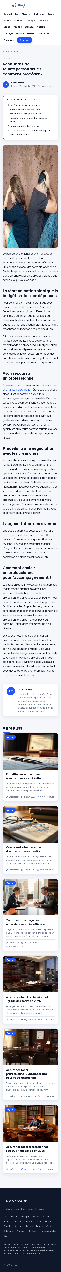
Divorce (26, 14)
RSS (5, 1235)
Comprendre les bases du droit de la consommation (23, 849)
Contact (24, 40)
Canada (29, 26)
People (32, 20)
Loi (16, 14)
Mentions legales (48, 1231)
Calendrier (43, 33)
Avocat (52, 14)
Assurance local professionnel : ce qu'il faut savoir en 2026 (27, 1149)
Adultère (19, 20)
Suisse (7, 20)
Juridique (39, 14)
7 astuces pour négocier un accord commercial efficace (25, 922)
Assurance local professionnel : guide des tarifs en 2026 (27, 999)
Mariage (8, 33)
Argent (18, 26)
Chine (7, 26)
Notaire (41, 26)
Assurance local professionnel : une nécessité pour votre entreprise (26, 1074)
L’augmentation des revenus (24, 126)
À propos (9, 39)
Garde (30, 33)
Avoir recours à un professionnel (26, 113)
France (20, 33)
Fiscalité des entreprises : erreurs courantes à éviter (24, 776)
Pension (43, 20)
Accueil (8, 14)
